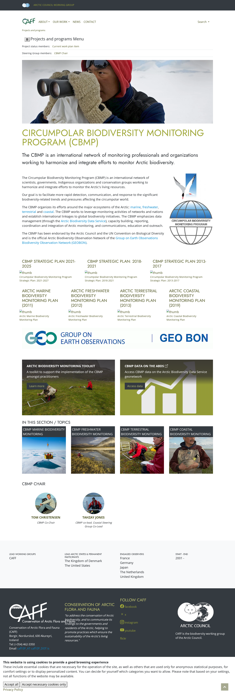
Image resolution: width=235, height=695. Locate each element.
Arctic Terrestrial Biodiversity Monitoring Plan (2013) (138, 298)
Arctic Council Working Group (53, 5)
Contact (90, 22)
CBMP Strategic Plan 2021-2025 (48, 263)
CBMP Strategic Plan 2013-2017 (179, 263)
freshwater (150, 207)
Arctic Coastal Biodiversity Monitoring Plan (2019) (187, 298)
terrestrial (29, 212)
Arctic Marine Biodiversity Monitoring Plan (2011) (40, 298)
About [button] (43, 22)
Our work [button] (60, 22)
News (77, 22)
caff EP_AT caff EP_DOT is (33, 648)
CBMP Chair (61, 53)
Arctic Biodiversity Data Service (83, 221)
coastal (48, 212)
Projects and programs (33, 30)
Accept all (11, 684)
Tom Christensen (45, 517)
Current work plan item (65, 46)
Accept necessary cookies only (44, 684)
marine (135, 207)
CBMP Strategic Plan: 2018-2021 (114, 263)
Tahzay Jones (93, 517)
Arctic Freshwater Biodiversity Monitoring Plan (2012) (90, 298)
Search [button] (202, 22)
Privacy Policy (13, 689)
